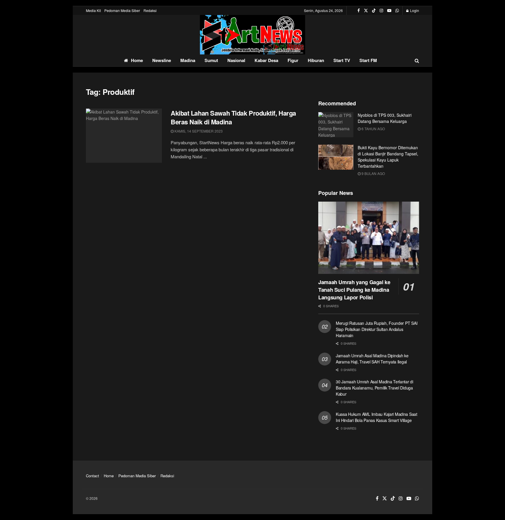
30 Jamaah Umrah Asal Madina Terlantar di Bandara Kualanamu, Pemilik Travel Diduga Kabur (374, 388)
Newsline (161, 60)
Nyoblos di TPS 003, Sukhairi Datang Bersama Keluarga (384, 118)
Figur (293, 60)
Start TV (341, 60)
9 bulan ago (373, 173)
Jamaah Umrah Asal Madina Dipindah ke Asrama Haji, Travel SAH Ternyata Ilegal (372, 359)
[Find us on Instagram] (381, 10)
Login (414, 10)
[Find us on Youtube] (389, 10)
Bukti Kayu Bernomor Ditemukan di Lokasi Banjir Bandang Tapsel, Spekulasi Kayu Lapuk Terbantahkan (388, 157)
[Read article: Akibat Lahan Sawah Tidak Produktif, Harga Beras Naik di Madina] (124, 136)
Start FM (368, 60)
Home (137, 60)
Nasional (236, 60)
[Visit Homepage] (252, 34)
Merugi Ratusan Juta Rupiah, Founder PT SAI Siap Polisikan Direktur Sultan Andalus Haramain (376, 329)
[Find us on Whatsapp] (397, 10)
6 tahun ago (373, 128)
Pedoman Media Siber (122, 10)
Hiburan (316, 60)
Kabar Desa (266, 60)
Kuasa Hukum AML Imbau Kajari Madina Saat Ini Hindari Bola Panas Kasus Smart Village (376, 417)
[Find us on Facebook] (358, 10)
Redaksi (150, 10)
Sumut (211, 60)
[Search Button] (417, 60)
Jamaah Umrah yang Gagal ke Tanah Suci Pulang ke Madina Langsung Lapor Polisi (354, 289)
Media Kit (93, 10)
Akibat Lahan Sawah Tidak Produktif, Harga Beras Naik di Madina (233, 117)
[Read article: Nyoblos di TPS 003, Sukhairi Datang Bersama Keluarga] (335, 124)
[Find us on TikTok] (374, 10)
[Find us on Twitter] (366, 10)
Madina (187, 60)
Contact (92, 475)
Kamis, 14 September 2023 (198, 130)
